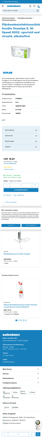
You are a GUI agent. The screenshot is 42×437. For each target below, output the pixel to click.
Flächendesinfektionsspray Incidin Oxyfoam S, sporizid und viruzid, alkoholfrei (20, 306)
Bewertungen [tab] (9, 141)
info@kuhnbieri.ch (8, 362)
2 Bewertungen (9, 169)
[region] (21, 52)
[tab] (21, 130)
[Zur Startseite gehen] (14, 6)
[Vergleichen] (37, 235)
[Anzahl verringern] (5, 434)
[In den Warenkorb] (38, 434)
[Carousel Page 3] (21, 320)
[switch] (37, 428)
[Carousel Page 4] (23, 320)
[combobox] (18, 11)
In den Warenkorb (21, 190)
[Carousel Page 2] (18, 320)
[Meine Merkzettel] (34, 6)
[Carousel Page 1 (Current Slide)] (16, 320)
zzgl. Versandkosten (10, 163)
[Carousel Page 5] (25, 320)
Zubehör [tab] (8, 147)
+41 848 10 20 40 (8, 355)
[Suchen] (37, 11)
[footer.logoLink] (11, 335)
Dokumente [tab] (9, 135)
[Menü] (2, 6)
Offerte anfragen (11, 202)
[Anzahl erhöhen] (31, 434)
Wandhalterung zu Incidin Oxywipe (17, 254)
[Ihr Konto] (30, 6)
